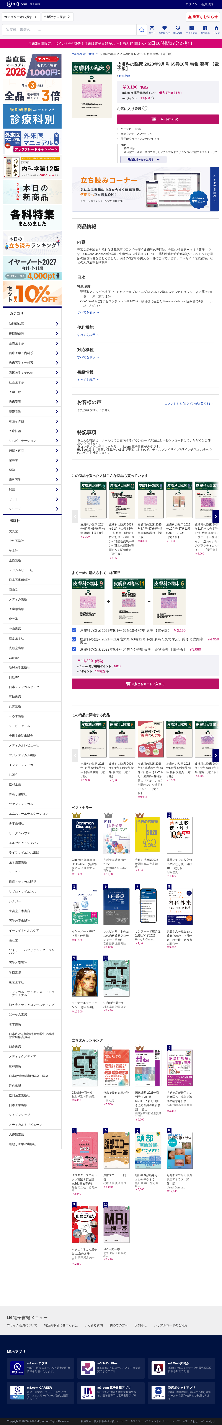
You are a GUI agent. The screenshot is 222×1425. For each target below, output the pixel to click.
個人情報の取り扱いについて (111, 1421)
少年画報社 (16, 823)
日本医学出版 (18, 1105)
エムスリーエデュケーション (28, 813)
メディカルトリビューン (25, 1124)
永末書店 (15, 1024)
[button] (215, 516)
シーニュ (15, 872)
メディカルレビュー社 (24, 745)
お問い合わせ (190, 1421)
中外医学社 (16, 541)
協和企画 (15, 784)
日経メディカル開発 (22, 881)
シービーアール (19, 726)
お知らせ (141, 1325)
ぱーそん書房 (18, 1014)
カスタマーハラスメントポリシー (149, 1421)
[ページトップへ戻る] (210, 1418)
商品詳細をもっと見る (141, 159)
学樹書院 (15, 972)
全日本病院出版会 (21, 735)
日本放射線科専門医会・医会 (28, 1076)
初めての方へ (119, 1325)
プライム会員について (22, 1325)
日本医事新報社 (19, 580)
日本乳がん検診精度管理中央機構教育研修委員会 (31, 1035)
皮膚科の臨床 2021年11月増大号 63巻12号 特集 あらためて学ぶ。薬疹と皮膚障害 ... (141, 641)
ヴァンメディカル (21, 804)
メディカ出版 (18, 599)
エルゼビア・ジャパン (24, 843)
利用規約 (86, 1421)
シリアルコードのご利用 (170, 1325)
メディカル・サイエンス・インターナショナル (31, 993)
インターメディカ (21, 765)
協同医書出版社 (19, 1095)
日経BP (14, 677)
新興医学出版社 (19, 667)
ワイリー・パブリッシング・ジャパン (31, 951)
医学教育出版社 (19, 920)
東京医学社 (16, 982)
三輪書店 (15, 696)
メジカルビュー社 (21, 570)
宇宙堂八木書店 (19, 911)
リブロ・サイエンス (22, 891)
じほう (13, 774)
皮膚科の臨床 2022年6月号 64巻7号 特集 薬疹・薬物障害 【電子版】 (133, 649)
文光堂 (13, 531)
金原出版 (15, 560)
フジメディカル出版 (22, 755)
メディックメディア (22, 1056)
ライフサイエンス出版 (24, 852)
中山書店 (15, 628)
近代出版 (15, 1085)
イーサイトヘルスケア (24, 930)
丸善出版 (15, 706)
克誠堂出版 (16, 648)
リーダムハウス (19, 833)
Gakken (14, 657)
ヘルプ (176, 1421)
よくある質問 (94, 1325)
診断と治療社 (18, 794)
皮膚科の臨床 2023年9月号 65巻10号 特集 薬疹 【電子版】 (125, 630)
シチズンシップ (19, 1115)
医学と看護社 (18, 962)
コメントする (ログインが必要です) (188, 403)
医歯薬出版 (16, 609)
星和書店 (15, 1066)
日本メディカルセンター (25, 687)
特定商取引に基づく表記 (61, 1325)
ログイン (192, 4)
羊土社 (13, 550)
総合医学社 (16, 638)
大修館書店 (16, 1134)
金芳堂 (13, 619)
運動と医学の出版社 (22, 1144)
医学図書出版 (18, 862)
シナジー (15, 901)
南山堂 (13, 589)
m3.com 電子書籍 (83, 54)
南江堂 (13, 940)
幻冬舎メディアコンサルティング (31, 1004)
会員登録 (207, 4)
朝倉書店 (15, 1046)
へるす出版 (16, 716)
